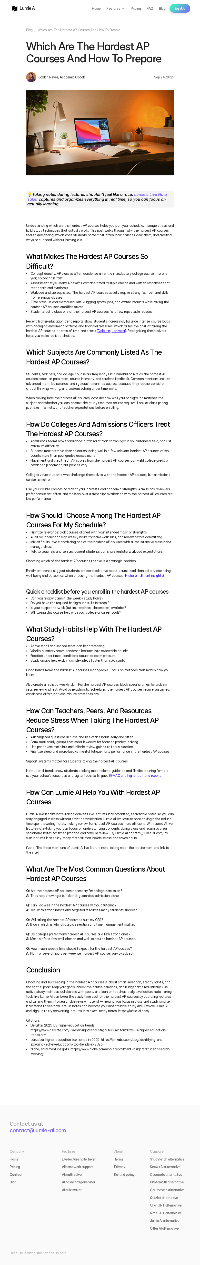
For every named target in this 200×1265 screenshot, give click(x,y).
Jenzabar (118, 331)
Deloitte (104, 331)
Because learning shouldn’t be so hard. (38, 1253)
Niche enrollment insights (144, 575)
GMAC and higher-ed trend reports (135, 775)
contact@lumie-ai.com (38, 1130)
